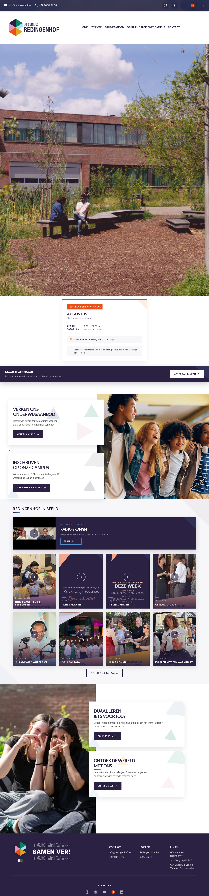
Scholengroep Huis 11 (181, 860)
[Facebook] (96, 892)
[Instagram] (87, 892)
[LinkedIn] (121, 892)
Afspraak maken (185, 374)
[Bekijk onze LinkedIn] (202, 5)
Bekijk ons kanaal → (104, 673)
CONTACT (174, 27)
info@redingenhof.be (120, 852)
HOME (84, 27)
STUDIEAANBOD (114, 27)
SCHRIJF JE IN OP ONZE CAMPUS (146, 27)
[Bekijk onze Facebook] (174, 5)
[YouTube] (104, 892)
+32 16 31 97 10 (116, 857)
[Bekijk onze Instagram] (165, 5)
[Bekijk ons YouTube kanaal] (184, 5)
